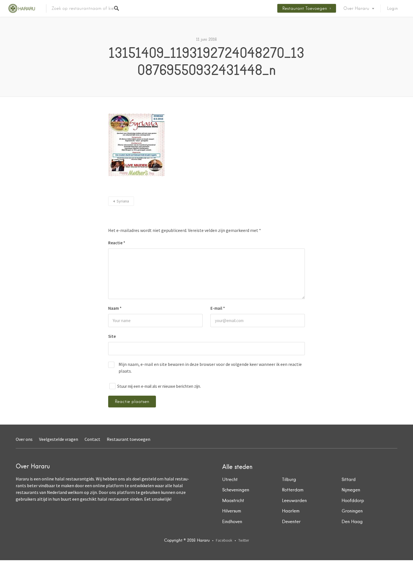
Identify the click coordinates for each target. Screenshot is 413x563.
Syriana (123, 201)
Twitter (243, 540)
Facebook (224, 540)
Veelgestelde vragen (58, 439)
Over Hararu (356, 8)
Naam (115, 308)
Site (112, 336)
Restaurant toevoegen (304, 8)
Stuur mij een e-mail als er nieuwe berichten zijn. (159, 386)
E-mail (217, 308)
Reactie (116, 242)
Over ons (24, 439)
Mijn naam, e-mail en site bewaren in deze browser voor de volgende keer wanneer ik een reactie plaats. (210, 367)
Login (392, 8)
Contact (92, 439)
